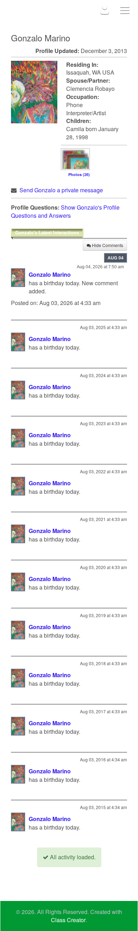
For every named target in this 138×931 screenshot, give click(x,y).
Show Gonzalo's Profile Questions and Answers (65, 211)
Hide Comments (107, 245)
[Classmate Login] (105, 9)
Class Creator (68, 920)
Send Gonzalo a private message (61, 190)
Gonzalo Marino (50, 274)
